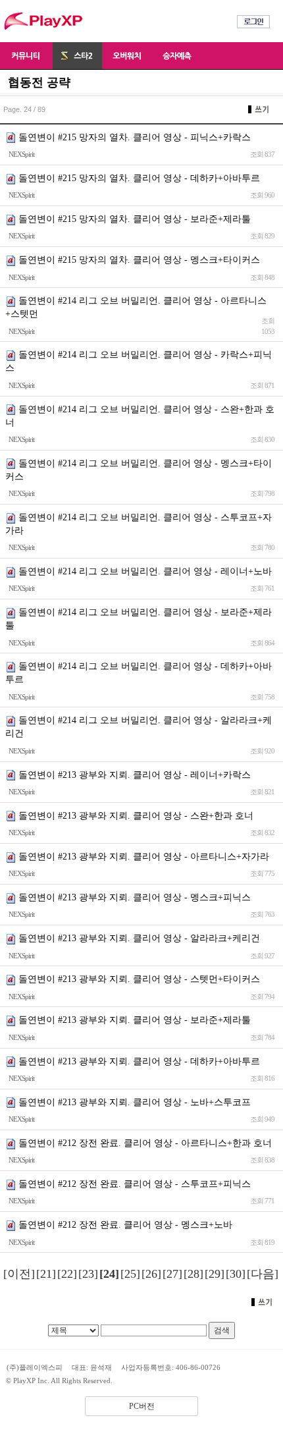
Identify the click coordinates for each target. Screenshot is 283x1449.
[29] (214, 1273)
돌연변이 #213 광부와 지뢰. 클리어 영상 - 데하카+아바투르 (139, 1061)
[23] (88, 1273)
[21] (46, 1273)
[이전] (19, 1273)
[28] (193, 1273)
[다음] (262, 1273)
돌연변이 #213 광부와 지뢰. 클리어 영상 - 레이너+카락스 (134, 775)
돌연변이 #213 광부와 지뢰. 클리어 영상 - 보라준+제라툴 (134, 1020)
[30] (235, 1273)
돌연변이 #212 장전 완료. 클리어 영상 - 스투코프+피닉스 (134, 1184)
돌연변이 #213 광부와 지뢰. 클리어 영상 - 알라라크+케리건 (139, 938)
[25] (130, 1273)
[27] (172, 1273)
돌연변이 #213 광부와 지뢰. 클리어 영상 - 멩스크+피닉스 (134, 897)
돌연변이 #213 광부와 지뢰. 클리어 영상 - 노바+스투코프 (134, 1102)
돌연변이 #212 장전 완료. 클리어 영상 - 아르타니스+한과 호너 (145, 1143)
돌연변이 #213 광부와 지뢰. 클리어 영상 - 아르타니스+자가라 (143, 856)
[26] (151, 1273)
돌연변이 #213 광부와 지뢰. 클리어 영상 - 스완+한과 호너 (135, 816)
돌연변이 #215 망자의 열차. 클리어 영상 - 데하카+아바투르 (139, 178)
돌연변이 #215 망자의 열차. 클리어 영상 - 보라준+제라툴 (134, 219)
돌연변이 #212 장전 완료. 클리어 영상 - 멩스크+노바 (125, 1225)
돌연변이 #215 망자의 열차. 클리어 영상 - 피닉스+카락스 (134, 137)
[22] (67, 1273)
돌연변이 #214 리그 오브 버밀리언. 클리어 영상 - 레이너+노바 (145, 571)
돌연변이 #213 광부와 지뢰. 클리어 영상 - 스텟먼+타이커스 (139, 979)
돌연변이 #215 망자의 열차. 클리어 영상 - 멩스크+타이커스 (139, 260)
